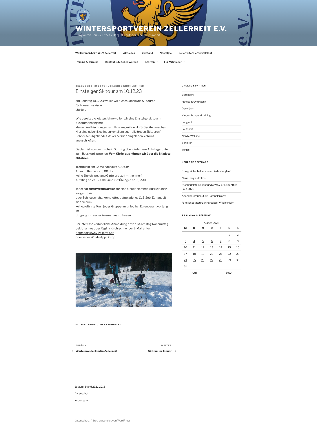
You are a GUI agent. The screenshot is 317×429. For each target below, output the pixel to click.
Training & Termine (86, 61)
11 (194, 247)
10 (185, 247)
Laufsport (187, 128)
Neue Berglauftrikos (193, 178)
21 (220, 253)
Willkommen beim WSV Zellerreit (95, 52)
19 (202, 253)
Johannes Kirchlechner (126, 86)
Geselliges (188, 108)
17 (185, 253)
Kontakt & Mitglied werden (121, 61)
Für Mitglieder (173, 61)
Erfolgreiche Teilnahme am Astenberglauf (206, 171)
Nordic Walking (191, 135)
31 (185, 266)
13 (211, 247)
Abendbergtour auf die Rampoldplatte (204, 195)
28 (220, 260)
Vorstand (147, 52)
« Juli (194, 272)
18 (194, 253)
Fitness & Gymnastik (194, 101)
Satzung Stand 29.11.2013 (89, 386)
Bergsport (89, 324)
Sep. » (229, 272)
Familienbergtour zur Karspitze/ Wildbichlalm (208, 202)
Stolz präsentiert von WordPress (111, 420)
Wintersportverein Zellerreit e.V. (151, 29)
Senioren (187, 142)
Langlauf (187, 122)
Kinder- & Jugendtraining (196, 115)
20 (211, 253)
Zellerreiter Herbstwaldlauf (195, 52)
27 (211, 260)
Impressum (81, 400)
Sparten (150, 61)
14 (220, 247)
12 (202, 247)
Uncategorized (110, 324)
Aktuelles (129, 52)
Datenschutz (82, 393)
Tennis (186, 149)
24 (185, 260)
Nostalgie (166, 52)
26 (202, 260)
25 (194, 260)
